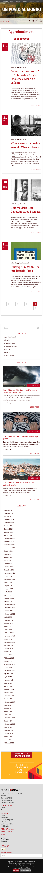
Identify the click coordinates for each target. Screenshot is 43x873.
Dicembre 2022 (9, 545)
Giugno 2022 (8, 554)
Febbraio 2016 (9, 743)
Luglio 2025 (8, 510)
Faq (2, 837)
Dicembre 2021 (9, 570)
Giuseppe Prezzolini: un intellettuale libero (25, 269)
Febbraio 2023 (9, 541)
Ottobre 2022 (8, 551)
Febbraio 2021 (9, 598)
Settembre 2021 (9, 579)
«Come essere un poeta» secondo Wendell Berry (25, 145)
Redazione (23, 67)
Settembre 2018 (9, 670)
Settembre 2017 (9, 702)
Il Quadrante (5, 822)
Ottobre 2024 (8, 526)
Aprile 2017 (8, 711)
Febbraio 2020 (9, 633)
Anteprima (4, 817)
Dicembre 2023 (9, 538)
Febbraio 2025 (9, 519)
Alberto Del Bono (25, 204)
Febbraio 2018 (9, 689)
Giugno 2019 (8, 645)
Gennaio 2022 (8, 567)
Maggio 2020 (8, 623)
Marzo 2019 (8, 655)
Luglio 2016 (8, 727)
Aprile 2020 (8, 626)
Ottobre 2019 (8, 639)
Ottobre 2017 (8, 699)
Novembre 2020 (9, 608)
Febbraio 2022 (9, 563)
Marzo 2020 (8, 630)
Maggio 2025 (8, 516)
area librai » (6, 831)
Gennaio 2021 (8, 601)
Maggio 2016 (8, 733)
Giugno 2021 (8, 585)
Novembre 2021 (9, 573)
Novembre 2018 (9, 664)
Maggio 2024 (8, 532)
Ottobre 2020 (8, 611)
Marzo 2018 (8, 686)
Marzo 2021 (8, 595)
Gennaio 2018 (8, 692)
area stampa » (7, 829)
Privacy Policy (26, 870)
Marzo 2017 (8, 714)
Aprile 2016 (8, 736)
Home (2, 21)
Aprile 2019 (8, 652)
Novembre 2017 (9, 696)
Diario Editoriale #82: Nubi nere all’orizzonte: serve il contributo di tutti (20, 391)
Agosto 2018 (8, 674)
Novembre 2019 (9, 636)
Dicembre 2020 (9, 604)
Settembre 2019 (9, 642)
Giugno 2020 (8, 620)
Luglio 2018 (8, 677)
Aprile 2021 (8, 592)
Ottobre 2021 (8, 576)
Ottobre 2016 (8, 721)
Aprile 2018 (8, 683)
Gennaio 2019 (8, 661)
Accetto (16, 870)
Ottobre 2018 (8, 667)
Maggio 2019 (8, 648)
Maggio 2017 (8, 708)
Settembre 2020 (9, 614)
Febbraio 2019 (9, 658)
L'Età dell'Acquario (7, 820)
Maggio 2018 (8, 680)
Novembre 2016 (9, 718)
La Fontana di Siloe (7, 824)
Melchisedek (5, 826)
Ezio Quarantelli (24, 263)
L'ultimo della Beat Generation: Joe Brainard (25, 210)
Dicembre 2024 (9, 523)
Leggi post (35, 105)
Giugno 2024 (8, 529)
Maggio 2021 (8, 589)
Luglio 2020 (8, 617)
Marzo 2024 (8, 535)
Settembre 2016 (9, 724)
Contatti (4, 841)
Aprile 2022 (8, 557)
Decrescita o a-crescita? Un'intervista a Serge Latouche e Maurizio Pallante (25, 77)
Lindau (3, 815)
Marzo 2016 (8, 740)
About (7, 21)
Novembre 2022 (9, 548)
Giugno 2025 (8, 513)
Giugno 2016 (8, 730)
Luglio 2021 (8, 582)
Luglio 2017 (8, 705)
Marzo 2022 (8, 560)
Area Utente (5, 839)
